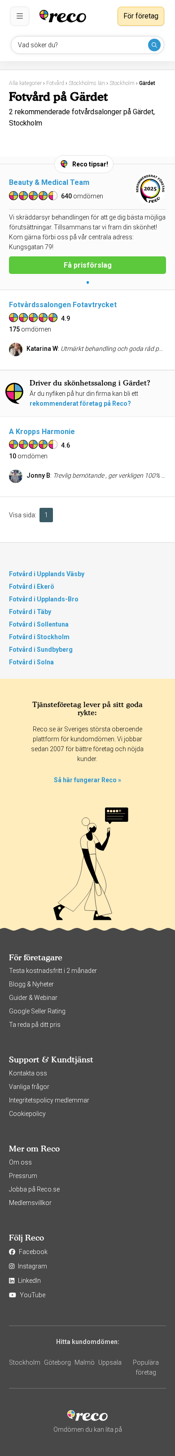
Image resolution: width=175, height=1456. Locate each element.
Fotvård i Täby (30, 611)
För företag (140, 16)
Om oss (20, 1162)
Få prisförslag (88, 265)
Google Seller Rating (37, 1011)
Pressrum (23, 1175)
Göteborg (57, 1362)
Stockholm (24, 1362)
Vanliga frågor (29, 1086)
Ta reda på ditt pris (35, 1024)
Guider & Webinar (33, 997)
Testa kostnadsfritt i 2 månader (53, 970)
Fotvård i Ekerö (31, 586)
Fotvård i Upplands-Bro (44, 599)
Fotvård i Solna (31, 662)
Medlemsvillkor (30, 1202)
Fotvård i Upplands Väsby (46, 574)
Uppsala (110, 1362)
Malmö (84, 1362)
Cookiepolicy (27, 1113)
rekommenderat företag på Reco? (80, 403)
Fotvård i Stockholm (39, 637)
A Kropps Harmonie (42, 431)
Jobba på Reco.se (34, 1189)
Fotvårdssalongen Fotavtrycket (63, 304)
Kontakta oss (28, 1073)
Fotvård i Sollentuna (39, 624)
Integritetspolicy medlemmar (49, 1100)
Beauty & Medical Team (49, 182)
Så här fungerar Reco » (87, 780)
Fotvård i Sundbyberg (41, 649)
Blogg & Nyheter (31, 984)
